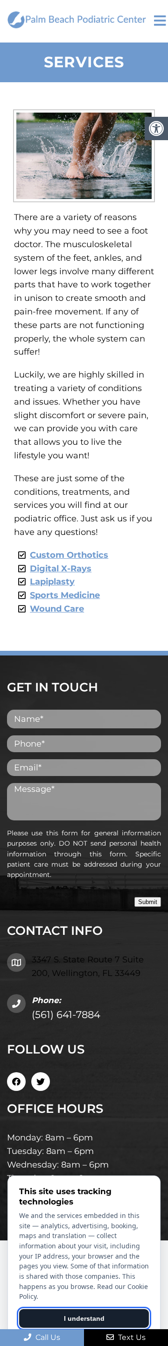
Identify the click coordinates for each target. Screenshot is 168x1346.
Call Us (47, 1337)
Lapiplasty (52, 582)
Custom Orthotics (69, 555)
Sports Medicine (65, 595)
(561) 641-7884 (66, 1014)
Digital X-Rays (60, 568)
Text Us (131, 1337)
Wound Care (57, 609)
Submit (147, 901)
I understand (84, 1318)
